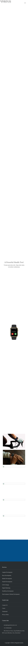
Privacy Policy (5, 614)
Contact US (4, 605)
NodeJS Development (7, 581)
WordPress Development (7, 591)
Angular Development (7, 572)
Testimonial (4, 611)
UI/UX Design (5, 584)
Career (3, 608)
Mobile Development (7, 578)
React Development (6, 575)
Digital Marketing (6, 588)
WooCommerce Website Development (11, 594)
